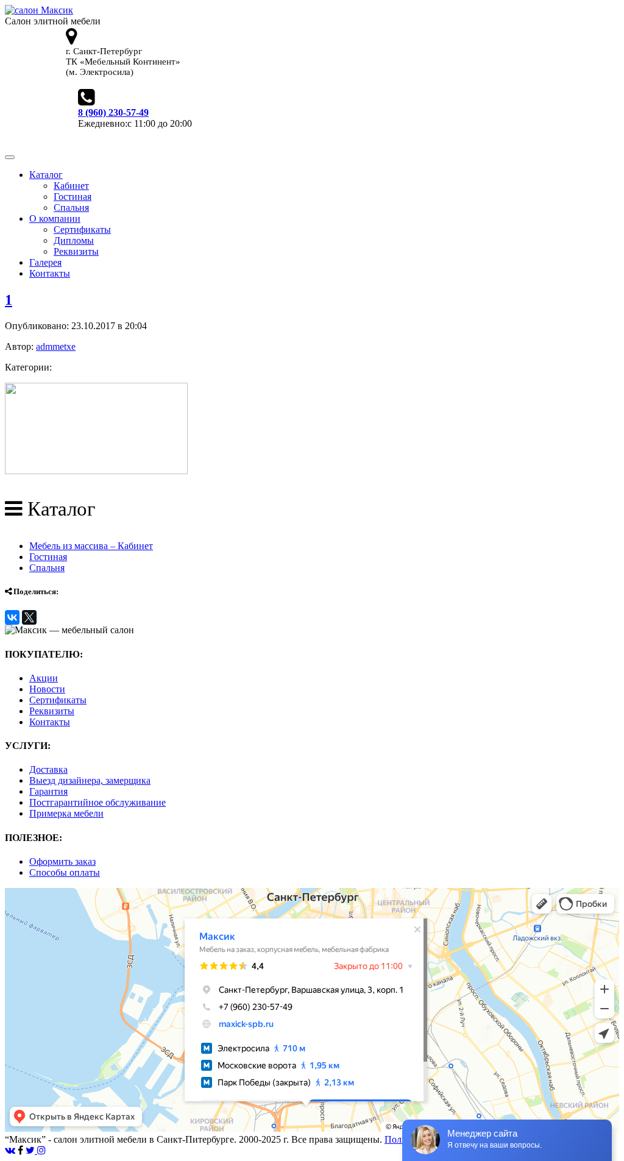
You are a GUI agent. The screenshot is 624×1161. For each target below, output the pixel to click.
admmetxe (56, 346)
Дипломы (74, 240)
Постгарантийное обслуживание (97, 802)
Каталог (46, 174)
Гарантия (48, 791)
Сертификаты (82, 229)
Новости (47, 689)
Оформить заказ (62, 861)
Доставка (48, 769)
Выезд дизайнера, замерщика (90, 780)
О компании (54, 218)
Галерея (45, 262)
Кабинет (71, 185)
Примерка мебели (66, 813)
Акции (43, 678)
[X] (29, 617)
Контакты (49, 273)
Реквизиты (76, 251)
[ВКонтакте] (12, 617)
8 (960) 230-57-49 (113, 112)
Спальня (71, 207)
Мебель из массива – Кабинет (91, 546)
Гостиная (72, 196)
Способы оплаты (64, 872)
